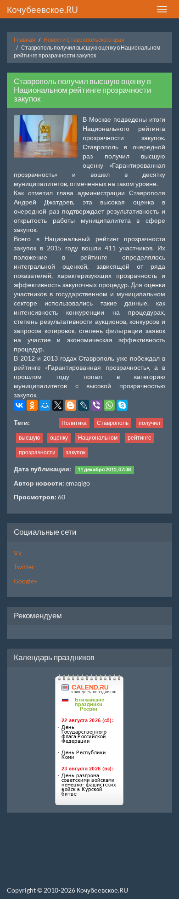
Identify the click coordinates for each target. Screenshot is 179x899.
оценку (59, 437)
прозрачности (37, 452)
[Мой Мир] (44, 405)
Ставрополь (113, 422)
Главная (24, 39)
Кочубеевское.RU (42, 9)
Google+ (26, 581)
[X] (57, 405)
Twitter (24, 567)
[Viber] (96, 405)
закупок (75, 452)
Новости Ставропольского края (84, 39)
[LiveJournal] (83, 405)
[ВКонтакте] (19, 405)
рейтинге (139, 437)
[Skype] (122, 405)
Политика (74, 422)
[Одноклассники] (32, 405)
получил (149, 422)
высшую (29, 437)
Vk (18, 553)
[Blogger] (70, 405)
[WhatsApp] (109, 405)
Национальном (97, 437)
